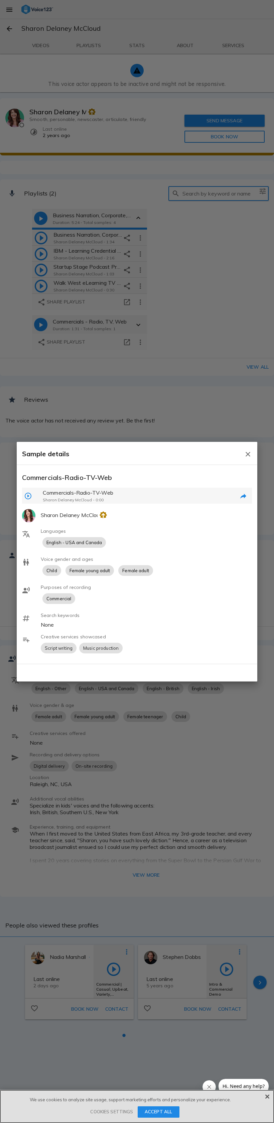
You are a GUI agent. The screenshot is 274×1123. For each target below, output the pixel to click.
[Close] (267, 1096)
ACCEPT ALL (158, 1111)
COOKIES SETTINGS (111, 1111)
